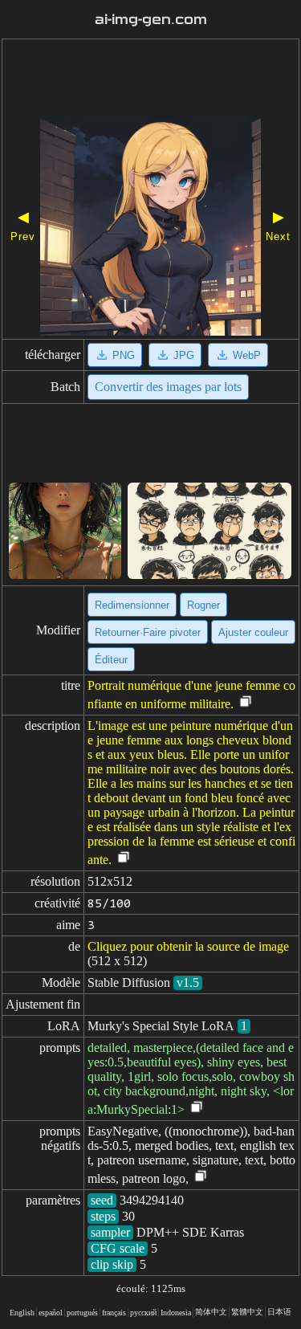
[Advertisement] (150, 79)
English (22, 1312)
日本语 (279, 1311)
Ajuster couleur (253, 632)
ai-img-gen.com (151, 19)
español (51, 1312)
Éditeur (111, 660)
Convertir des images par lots (168, 386)
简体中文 (211, 1311)
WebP (247, 355)
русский (143, 1312)
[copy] (246, 702)
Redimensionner (132, 605)
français (114, 1312)
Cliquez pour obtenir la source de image (188, 946)
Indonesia (176, 1312)
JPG (183, 355)
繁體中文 (247, 1311)
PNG (123, 355)
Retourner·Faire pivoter (148, 632)
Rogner (203, 605)
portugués (82, 1312)
